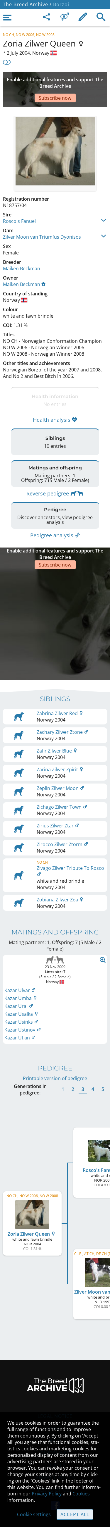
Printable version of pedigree (55, 1078)
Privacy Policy (47, 1493)
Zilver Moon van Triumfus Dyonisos (42, 237)
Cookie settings (34, 1514)
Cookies (81, 1493)
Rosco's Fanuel (19, 221)
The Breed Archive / (27, 4)
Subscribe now (55, 98)
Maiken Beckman (21, 268)
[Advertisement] (55, 624)
